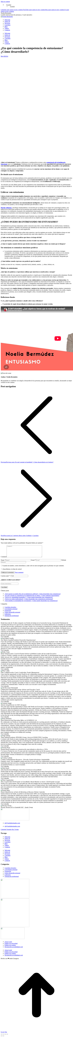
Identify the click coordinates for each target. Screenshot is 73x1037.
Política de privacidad (11, 943)
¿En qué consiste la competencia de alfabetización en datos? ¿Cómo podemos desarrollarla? (32, 595)
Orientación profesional (12, 615)
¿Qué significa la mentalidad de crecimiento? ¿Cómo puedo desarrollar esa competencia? (31, 600)
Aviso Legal (8, 942)
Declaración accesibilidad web (14, 947)
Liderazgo (8, 614)
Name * (3, 560)
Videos (7, 845)
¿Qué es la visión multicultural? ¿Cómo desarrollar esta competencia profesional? (29, 599)
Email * (33, 560)
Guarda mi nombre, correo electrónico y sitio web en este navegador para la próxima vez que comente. (33, 565)
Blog (6, 843)
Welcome (7, 837)
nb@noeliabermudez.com (12, 823)
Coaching (7, 842)
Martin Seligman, (6, 208)
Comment (4, 557)
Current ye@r (5, 576)
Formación (8, 610)
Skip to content (5, 1)
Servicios (7, 840)
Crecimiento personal (11, 609)
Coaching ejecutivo (10, 607)
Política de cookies (10, 945)
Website (63, 560)
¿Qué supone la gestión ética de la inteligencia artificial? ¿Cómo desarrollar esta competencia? (33, 594)
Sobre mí (7, 838)
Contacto (7, 847)
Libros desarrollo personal (12, 612)
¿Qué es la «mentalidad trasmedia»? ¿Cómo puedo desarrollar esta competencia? (29, 597)
